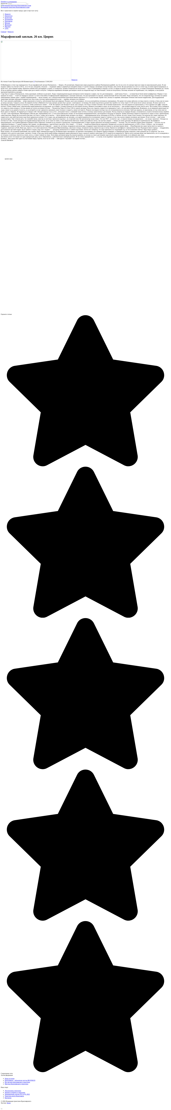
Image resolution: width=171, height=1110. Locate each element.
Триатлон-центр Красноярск (14, 1096)
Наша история (9, 1078)
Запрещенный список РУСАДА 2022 (17, 1094)
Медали (7, 23)
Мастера (7, 26)
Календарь (8, 17)
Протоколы (8, 21)
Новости (8, 14)
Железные (8, 25)
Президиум (8, 16)
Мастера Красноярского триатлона (16, 1084)
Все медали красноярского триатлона (17, 1082)
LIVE (6, 28)
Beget (9, 1103)
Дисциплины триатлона (13, 1091)
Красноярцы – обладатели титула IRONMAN (20, 1080)
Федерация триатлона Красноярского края (15, 7)
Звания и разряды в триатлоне (15, 1092)
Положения (9, 19)
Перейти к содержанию (9, 1)
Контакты (8, 1098)
